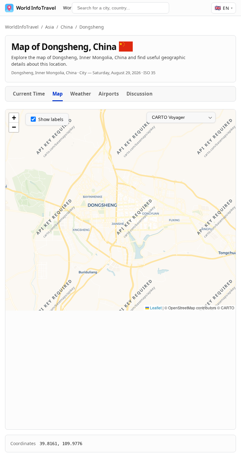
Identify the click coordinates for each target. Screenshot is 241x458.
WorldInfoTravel (22, 27)
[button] (14, 118)
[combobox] (120, 8)
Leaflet (155, 307)
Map (57, 94)
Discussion (139, 94)
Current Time (29, 94)
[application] (120, 210)
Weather (80, 94)
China (67, 27)
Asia (49, 27)
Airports (109, 94)
